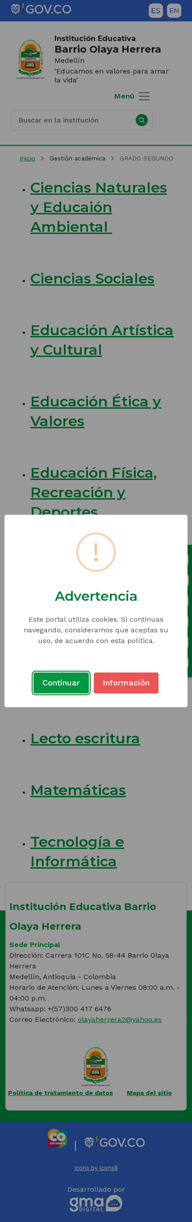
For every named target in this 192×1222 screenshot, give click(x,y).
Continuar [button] (61, 682)
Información (126, 682)
